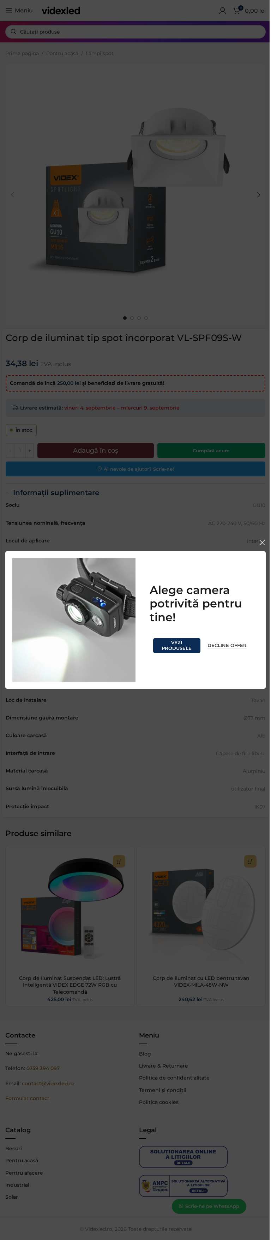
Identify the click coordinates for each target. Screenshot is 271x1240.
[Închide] (262, 542)
